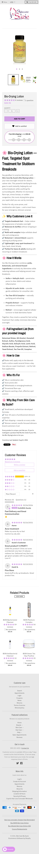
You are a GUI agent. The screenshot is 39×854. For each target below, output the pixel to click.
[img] (17, 505)
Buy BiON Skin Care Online (20, 823)
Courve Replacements (19, 829)
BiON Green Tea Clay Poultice (29, 654)
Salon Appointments (19, 735)
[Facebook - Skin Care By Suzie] (21, 763)
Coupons (19, 698)
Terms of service (19, 705)
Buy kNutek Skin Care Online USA (19, 826)
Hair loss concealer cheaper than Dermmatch (19, 820)
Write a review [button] (19, 465)
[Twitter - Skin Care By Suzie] (17, 763)
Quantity (7, 108)
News (19, 700)
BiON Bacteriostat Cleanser (10, 621)
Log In (19, 779)
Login (19, 695)
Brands (18, 725)
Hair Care (19, 730)
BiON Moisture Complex (29, 621)
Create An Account (19, 781)
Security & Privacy (19, 796)
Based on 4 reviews (12, 462)
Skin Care (19, 727)
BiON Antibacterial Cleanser (10, 654)
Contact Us (25, 748)
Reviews (19, 737)
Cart (32, 2)
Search (19, 691)
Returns (19, 703)
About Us (19, 789)
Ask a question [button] (19, 470)
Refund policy (19, 708)
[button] (9, 100)
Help (18, 732)
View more (19, 596)
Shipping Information (19, 791)
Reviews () (9, 500)
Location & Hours (19, 794)
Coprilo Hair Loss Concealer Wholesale (19, 799)
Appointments (19, 693)
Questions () (21, 500)
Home (19, 723)
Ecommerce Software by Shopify (19, 838)
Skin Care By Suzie (22, 836)
